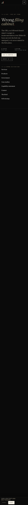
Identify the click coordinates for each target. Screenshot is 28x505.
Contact (4, 90)
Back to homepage (8, 54)
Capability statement (8, 86)
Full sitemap (5, 99)
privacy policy (8, 499)
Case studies (5, 82)
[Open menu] (24, 2)
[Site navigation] (24, 2)
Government (5, 78)
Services (4, 69)
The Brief (4, 94)
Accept (11, 502)
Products (4, 74)
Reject (4, 502)
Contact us (6, 59)
